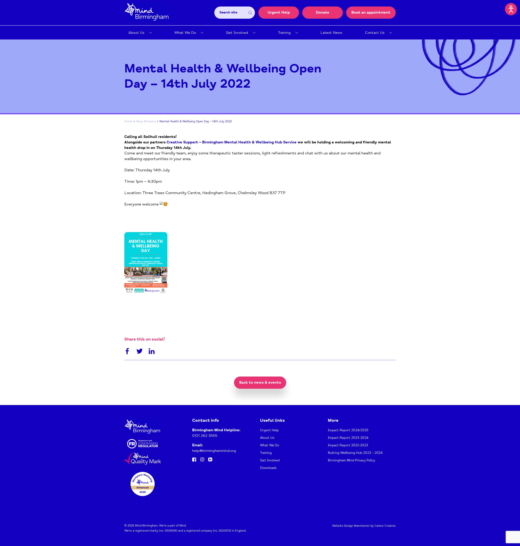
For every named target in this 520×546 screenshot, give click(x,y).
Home (128, 121)
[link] (232, 142)
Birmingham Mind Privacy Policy (351, 460)
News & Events (146, 121)
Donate (322, 12)
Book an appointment (370, 12)
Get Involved (237, 32)
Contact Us (375, 32)
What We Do (185, 32)
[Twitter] (139, 352)
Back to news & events (260, 382)
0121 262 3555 (204, 435)
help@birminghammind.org (214, 450)
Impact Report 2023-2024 (348, 438)
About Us (136, 32)
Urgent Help (279, 12)
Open (148, 33)
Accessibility (511, 9)
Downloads (268, 468)
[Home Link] (147, 20)
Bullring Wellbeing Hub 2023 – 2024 (355, 453)
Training (284, 32)
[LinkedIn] (152, 352)
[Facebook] (127, 352)
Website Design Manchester (351, 525)
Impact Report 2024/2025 (348, 430)
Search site (228, 12)
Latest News (331, 32)
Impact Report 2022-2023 (348, 445)
